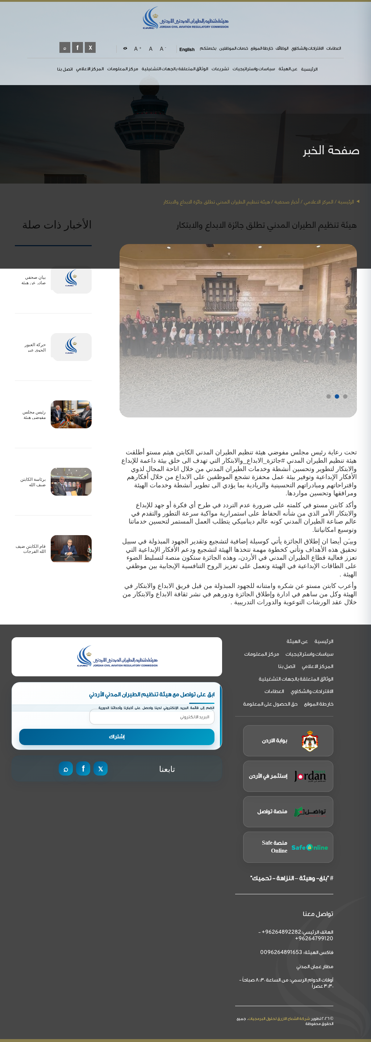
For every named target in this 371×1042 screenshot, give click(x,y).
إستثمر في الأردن (268, 776)
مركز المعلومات (122, 68)
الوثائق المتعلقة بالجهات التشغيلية (175, 68)
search (64, 47)
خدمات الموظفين (233, 48)
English (187, 49)
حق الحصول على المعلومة (270, 704)
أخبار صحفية (287, 201)
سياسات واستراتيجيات (254, 68)
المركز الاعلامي (90, 68)
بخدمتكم (208, 48)
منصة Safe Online (274, 847)
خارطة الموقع (262, 48)
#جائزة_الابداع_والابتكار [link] (253, 460)
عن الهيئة (288, 68)
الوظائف (282, 48)
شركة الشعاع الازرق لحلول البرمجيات (279, 1018)
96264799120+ (314, 939)
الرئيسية (309, 69)
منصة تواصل (272, 811)
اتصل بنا (64, 69)
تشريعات (220, 68)
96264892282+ (281, 932)
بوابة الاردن (274, 741)
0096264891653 (281, 952)
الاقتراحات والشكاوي (307, 48)
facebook (77, 47)
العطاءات (333, 48)
